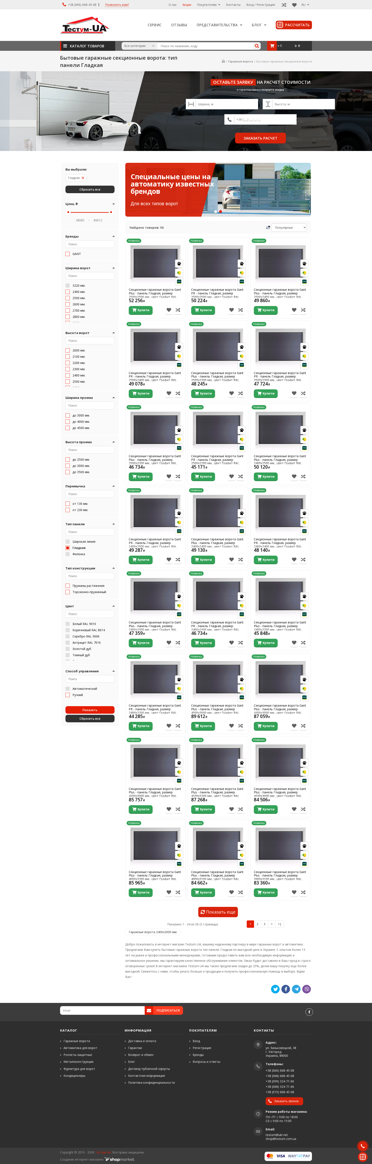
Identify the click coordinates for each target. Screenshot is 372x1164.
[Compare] (283, 4)
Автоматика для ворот (80, 1048)
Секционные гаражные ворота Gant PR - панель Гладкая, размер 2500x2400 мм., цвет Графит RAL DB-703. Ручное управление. (155, 378)
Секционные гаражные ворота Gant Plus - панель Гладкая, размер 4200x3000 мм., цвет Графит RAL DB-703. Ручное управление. (155, 794)
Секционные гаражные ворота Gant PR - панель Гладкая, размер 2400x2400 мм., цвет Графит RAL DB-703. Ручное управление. (280, 545)
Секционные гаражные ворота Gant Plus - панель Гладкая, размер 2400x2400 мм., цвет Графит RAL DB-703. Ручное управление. (217, 545)
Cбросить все (89, 718)
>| (279, 924)
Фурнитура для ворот (79, 1069)
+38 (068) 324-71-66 (280, 1087)
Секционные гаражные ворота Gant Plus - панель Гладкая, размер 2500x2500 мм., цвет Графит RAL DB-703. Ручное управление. (155, 295)
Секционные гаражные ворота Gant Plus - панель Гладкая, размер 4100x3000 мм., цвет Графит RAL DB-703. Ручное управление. (280, 794)
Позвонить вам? (117, 5)
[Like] (285, 989)
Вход (196, 1041)
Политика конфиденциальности (151, 1082)
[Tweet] (275, 989)
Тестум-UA (103, 1152)
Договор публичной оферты (149, 1069)
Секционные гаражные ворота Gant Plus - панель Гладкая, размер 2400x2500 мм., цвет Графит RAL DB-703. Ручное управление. (280, 461)
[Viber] (306, 989)
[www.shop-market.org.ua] (119, 1159)
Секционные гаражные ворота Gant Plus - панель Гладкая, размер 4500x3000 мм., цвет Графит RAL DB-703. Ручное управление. (217, 711)
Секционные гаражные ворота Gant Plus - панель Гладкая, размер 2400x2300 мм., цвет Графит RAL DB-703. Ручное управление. (155, 628)
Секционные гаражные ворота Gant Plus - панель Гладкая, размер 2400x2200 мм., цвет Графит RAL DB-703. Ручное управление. (280, 628)
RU (303, 5)
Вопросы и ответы (206, 1062)
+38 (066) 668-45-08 (82, 5)
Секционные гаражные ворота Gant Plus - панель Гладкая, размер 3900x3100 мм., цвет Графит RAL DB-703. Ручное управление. (280, 877)
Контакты (233, 5)
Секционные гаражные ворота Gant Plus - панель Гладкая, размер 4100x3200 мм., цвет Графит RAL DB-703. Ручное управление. (217, 794)
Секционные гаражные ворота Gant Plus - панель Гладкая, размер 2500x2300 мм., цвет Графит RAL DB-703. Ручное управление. (217, 378)
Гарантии (135, 1048)
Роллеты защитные (78, 1055)
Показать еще (220, 912)
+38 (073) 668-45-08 (280, 1092)
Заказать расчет (260, 138)
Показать (89, 710)
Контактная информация (146, 1076)
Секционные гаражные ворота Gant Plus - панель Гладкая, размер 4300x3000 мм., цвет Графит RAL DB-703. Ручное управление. (280, 711)
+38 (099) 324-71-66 (280, 1081)
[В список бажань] (169, 310)
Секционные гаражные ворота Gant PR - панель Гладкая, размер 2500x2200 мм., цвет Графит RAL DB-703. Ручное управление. (217, 461)
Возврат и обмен (140, 1055)
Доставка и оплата (142, 1041)
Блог (131, 1062)
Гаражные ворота (77, 1041)
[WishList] (293, 4)
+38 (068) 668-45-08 (280, 1076)
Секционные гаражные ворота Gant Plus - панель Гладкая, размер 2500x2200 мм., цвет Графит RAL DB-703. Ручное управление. (155, 461)
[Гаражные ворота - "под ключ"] (248, 190)
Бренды (198, 1055)
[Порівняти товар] (178, 310)
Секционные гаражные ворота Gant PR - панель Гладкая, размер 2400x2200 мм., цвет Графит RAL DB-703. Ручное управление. (155, 711)
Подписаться (168, 1010)
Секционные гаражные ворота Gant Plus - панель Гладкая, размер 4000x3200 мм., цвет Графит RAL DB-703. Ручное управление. (155, 877)
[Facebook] (309, 1012)
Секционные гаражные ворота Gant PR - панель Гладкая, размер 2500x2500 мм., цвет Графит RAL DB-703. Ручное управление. (217, 295)
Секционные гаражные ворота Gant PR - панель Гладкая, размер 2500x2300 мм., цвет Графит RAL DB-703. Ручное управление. (280, 378)
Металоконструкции (78, 1062)
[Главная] (223, 61)
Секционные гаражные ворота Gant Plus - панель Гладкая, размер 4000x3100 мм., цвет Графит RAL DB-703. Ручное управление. (217, 877)
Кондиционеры (74, 1076)
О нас (173, 5)
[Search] (257, 46)
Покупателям (207, 5)
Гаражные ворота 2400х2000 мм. (153, 932)
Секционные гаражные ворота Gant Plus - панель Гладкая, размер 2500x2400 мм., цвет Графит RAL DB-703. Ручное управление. (280, 295)
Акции (187, 5)
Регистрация (202, 1048)
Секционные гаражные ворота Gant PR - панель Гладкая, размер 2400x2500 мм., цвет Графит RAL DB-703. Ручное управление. (155, 545)
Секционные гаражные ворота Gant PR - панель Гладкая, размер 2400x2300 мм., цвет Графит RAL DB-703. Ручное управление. (217, 628)
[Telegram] (296, 989)
